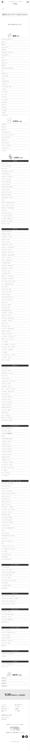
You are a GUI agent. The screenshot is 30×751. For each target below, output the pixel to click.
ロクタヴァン (5, 588)
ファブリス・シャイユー (7, 312)
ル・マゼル (4, 470)
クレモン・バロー (6, 239)
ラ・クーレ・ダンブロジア (8, 328)
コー (3, 70)
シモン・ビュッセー (6, 629)
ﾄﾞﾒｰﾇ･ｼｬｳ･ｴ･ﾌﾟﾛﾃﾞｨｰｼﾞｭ (8, 297)
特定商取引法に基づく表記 (7, 715)
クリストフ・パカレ (6, 370)
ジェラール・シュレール (7, 176)
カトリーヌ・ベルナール (7, 483)
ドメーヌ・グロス (6, 184)
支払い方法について (5, 708)
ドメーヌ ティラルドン (7, 396)
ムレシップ (4, 538)
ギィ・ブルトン (5, 367)
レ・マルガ (4, 352)
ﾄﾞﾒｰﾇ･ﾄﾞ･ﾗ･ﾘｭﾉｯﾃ (6, 294)
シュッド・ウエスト (6, 145)
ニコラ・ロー (5, 302)
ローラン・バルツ (6, 223)
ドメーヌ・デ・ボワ (6, 289)
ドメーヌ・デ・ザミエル (7, 522)
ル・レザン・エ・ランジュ (8, 467)
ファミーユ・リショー (7, 454)
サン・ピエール (5, 567)
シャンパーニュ (5, 147)
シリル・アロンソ (6, 394)
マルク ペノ (5, 323)
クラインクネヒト (6, 173)
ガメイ (3, 57)
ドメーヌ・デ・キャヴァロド (8, 572)
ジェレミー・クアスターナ (8, 247)
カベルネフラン (5, 55)
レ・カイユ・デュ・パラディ (8, 346)
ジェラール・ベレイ (6, 383)
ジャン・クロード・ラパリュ (8, 388)
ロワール (4, 127)
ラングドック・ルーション (8, 134)
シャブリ (4, 150)
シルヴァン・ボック (6, 441)
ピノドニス (4, 97)
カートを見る (17, 710)
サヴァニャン (5, 73)
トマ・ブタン (5, 286)
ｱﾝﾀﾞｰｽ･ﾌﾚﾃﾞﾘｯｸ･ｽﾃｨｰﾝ (7, 428)
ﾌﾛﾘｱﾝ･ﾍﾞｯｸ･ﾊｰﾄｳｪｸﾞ (7, 194)
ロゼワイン (4, 49)
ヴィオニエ (4, 102)
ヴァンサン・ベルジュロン (8, 318)
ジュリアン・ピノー (6, 270)
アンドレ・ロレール (6, 165)
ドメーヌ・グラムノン (7, 446)
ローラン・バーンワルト (7, 221)
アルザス (4, 124)
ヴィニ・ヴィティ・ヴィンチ (8, 603)
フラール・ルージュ (6, 501)
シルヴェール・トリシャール (8, 381)
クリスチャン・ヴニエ (7, 236)
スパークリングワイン (7, 39)
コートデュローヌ (6, 132)
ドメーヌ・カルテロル (7, 517)
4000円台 (4, 680)
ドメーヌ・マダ (5, 525)
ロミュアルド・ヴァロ (7, 420)
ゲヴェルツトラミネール (7, 68)
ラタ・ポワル (5, 582)
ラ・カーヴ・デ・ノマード (8, 546)
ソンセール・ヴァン (6, 273)
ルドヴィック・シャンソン (8, 339)
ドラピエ (4, 656)
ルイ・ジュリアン (6, 472)
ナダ (3, 530)
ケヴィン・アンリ (6, 242)
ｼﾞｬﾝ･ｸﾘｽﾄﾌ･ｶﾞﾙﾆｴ (6, 262)
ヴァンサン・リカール (7, 320)
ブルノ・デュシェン (6, 504)
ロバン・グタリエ (6, 415)
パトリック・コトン (6, 399)
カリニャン (4, 60)
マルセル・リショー (6, 459)
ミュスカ (4, 107)
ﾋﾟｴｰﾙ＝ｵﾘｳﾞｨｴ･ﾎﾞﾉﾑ (7, 310)
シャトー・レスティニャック (8, 632)
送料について (4, 706)
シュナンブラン (5, 76)
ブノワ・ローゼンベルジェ (8, 614)
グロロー (4, 65)
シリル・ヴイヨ (5, 378)
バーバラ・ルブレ (6, 307)
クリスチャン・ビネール (7, 171)
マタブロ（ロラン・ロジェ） (8, 535)
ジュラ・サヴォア (6, 137)
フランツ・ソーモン (6, 315)
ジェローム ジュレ (6, 443)
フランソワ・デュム (6, 611)
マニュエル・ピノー (6, 326)
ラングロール (5, 556)
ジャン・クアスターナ (7, 260)
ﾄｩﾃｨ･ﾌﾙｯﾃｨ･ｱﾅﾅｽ (6, 514)
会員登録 (16, 708)
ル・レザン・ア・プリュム (8, 336)
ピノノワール (5, 99)
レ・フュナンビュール (7, 215)
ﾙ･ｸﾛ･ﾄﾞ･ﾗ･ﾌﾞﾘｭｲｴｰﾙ (7, 333)
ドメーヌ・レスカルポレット (8, 527)
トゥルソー (4, 89)
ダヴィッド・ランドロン (7, 276)
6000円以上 (4, 686)
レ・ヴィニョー (5, 475)
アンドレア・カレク (6, 430)
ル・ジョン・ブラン (6, 643)
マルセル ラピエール (6, 407)
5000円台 (4, 683)
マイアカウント (18, 706)
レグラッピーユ (5, 622)
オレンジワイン (5, 47)
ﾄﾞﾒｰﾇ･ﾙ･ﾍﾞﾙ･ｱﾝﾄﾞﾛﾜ (7, 451)
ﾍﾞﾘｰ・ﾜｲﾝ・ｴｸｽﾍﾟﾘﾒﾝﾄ (7, 619)
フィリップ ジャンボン (7, 402)
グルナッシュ (5, 62)
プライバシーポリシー (6, 717)
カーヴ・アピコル (6, 485)
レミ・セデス (5, 341)
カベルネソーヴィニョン (7, 52)
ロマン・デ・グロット (7, 417)
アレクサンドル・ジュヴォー (8, 595)
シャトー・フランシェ (7, 257)
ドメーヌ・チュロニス (7, 520)
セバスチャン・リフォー (7, 268)
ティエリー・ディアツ (7, 512)
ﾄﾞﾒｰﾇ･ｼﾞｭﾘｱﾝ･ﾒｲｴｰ (6, 181)
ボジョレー (4, 129)
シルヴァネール (5, 81)
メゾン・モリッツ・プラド (8, 205)
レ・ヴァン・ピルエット (7, 218)
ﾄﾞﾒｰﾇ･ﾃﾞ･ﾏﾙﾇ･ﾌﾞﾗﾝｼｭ (7, 575)
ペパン (3, 200)
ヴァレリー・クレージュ (7, 640)
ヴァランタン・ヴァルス (7, 506)
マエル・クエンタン (6, 404)
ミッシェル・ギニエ (6, 409)
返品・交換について (19, 704)
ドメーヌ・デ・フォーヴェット (9, 601)
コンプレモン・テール (7, 244)
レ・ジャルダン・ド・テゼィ (8, 344)
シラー (3, 78)
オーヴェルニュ (5, 142)
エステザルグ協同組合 (7, 433)
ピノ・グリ (4, 94)
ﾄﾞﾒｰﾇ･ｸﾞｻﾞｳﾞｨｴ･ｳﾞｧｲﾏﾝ (7, 186)
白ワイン (4, 41)
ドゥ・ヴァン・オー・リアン (8, 281)
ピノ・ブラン (5, 91)
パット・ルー (5, 666)
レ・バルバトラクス (6, 585)
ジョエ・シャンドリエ (7, 491)
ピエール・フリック (6, 192)
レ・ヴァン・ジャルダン (7, 349)
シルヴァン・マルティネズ (8, 255)
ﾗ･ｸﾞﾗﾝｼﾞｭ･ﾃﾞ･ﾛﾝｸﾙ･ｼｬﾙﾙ (8, 207)
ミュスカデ (4, 110)
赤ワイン (4, 44)
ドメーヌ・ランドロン (7, 291)
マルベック (4, 104)
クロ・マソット (5, 488)
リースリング (5, 115)
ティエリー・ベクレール (7, 278)
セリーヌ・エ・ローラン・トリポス (10, 598)
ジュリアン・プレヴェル (7, 265)
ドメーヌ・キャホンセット (8, 663)
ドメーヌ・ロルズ (6, 635)
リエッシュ (4, 210)
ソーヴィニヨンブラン (7, 86)
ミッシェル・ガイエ (6, 577)
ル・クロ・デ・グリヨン (7, 464)
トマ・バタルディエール (7, 284)
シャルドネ (4, 83)
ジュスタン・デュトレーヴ (8, 391)
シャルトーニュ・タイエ (7, 653)
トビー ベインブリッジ (7, 299)
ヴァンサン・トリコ (6, 616)
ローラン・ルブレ (6, 360)
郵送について (4, 710)
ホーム (3, 8)
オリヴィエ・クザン (6, 234)
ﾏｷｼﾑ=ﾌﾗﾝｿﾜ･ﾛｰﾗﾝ (6, 457)
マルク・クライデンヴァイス (8, 202)
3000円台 (4, 678)
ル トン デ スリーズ (6, 559)
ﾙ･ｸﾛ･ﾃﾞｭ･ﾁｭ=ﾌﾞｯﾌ (6, 331)
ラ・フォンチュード (6, 554)
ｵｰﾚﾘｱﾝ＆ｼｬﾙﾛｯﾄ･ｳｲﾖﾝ (7, 438)
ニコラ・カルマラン (6, 637)
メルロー (4, 112)
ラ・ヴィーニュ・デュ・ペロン (9, 580)
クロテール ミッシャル (7, 373)
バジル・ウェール (6, 189)
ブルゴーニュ (5, 140)
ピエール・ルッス (6, 496)
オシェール (4, 168)
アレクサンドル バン (6, 231)
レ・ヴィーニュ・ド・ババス (8, 354)
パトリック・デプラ (6, 304)
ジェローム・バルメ (6, 386)
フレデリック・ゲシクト (7, 197)
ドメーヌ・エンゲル (6, 179)
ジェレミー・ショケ (6, 249)
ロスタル (4, 645)
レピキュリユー (5, 412)
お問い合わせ (4, 719)
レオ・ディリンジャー (7, 213)
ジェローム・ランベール (7, 252)
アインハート (5, 163)
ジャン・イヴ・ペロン (7, 569)
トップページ (4, 704)
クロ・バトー (5, 375)
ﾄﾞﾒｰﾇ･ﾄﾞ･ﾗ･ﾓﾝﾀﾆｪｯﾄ (7, 449)
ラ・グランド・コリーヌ (7, 462)
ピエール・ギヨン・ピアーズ (8, 493)
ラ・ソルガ (4, 551)
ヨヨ (3, 543)
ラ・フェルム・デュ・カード (8, 548)
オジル (3, 436)
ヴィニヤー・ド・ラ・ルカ (8, 509)
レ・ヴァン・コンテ (6, 357)
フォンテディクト (6, 499)
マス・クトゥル (5, 533)
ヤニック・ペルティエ (7, 541)
